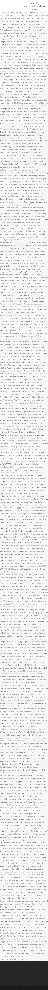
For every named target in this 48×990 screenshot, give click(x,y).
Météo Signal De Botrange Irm (13, 967)
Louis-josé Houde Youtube (19, 973)
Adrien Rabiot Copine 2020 (23, 976)
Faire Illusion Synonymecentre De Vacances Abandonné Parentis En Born (24, 970)
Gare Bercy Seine (31, 967)
